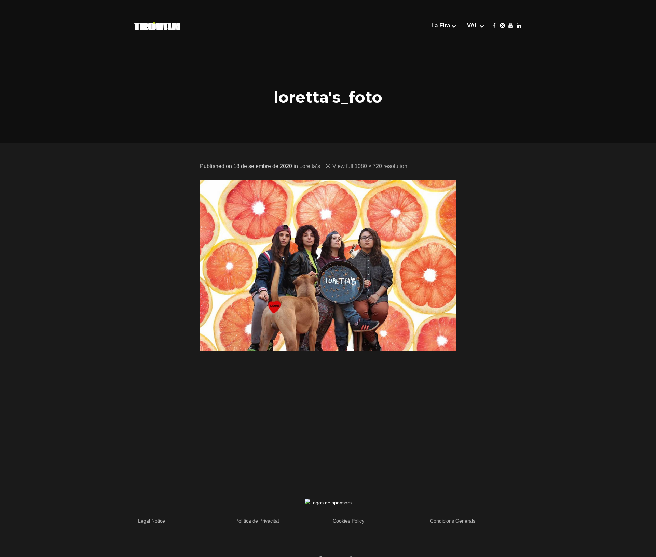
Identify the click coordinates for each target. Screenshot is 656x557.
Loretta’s (309, 166)
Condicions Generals (452, 521)
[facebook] (494, 25)
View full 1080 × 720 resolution (369, 166)
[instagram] (502, 25)
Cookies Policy (348, 521)
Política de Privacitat (257, 521)
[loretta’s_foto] (328, 346)
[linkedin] (519, 25)
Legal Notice (151, 521)
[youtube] (510, 25)
